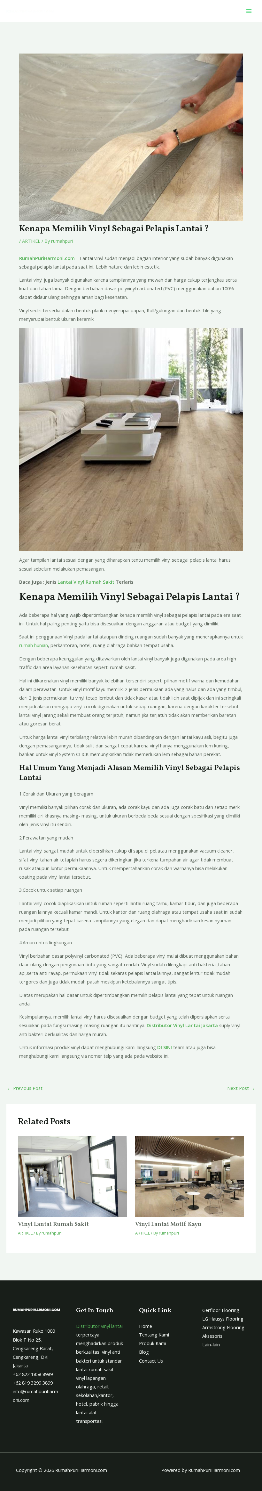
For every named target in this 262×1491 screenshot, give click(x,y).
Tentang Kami (154, 1334)
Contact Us (151, 1361)
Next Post (241, 1088)
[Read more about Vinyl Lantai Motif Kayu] (189, 1176)
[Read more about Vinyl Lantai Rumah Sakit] (72, 1176)
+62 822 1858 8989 (33, 1374)
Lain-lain (211, 1344)
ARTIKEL (31, 241)
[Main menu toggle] (249, 11)
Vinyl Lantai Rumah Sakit (53, 1224)
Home (145, 1326)
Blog (144, 1352)
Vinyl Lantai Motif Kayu (168, 1224)
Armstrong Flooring (223, 1327)
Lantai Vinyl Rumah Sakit (86, 582)
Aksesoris (212, 1336)
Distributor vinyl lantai (99, 1326)
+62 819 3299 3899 (33, 1382)
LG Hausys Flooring (222, 1318)
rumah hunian (33, 645)
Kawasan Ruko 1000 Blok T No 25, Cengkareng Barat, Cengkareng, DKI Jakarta (34, 1348)
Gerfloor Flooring (220, 1310)
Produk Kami (152, 1343)
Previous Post (24, 1088)
